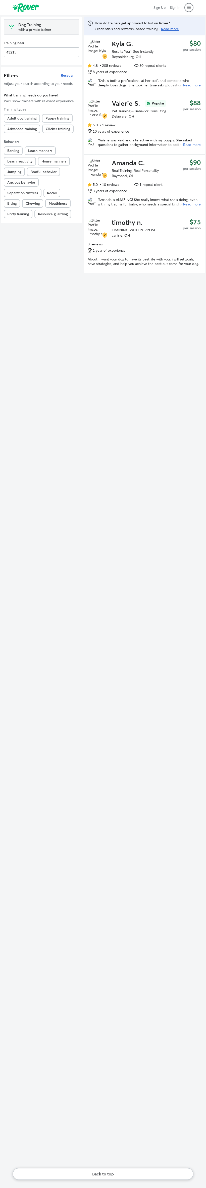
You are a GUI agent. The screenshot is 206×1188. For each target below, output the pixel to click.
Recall (52, 193)
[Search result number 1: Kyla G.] (144, 65)
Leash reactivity (19, 161)
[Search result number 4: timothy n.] (144, 243)
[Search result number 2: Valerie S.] (144, 124)
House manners (53, 161)
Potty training (18, 214)
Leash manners (40, 150)
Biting (12, 203)
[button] (188, 7)
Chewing (33, 203)
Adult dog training (21, 118)
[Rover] (26, 7)
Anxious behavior (21, 182)
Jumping (14, 172)
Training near (14, 43)
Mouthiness (58, 203)
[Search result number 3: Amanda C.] (144, 184)
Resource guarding (53, 214)
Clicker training (58, 129)
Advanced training (22, 129)
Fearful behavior (43, 172)
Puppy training (57, 118)
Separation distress (22, 193)
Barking (13, 150)
